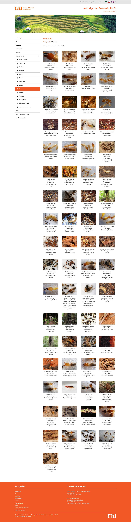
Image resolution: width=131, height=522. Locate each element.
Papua (21, 74)
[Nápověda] (106, 1)
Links (17, 110)
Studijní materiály (21, 118)
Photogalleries (20, 56)
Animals (21, 96)
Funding (18, 52)
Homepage (19, 38)
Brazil (20, 78)
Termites (21, 89)
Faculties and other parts (87, 1)
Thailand (21, 67)
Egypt (21, 85)
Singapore (22, 63)
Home (16, 1)
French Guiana (23, 59)
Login (99, 1)
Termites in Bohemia (25, 107)
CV (16, 41)
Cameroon (22, 81)
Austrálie (21, 70)
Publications (19, 48)
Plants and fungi (24, 103)
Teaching (18, 45)
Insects (21, 92)
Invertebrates (23, 99)
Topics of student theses (23, 114)
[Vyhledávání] (115, 1)
